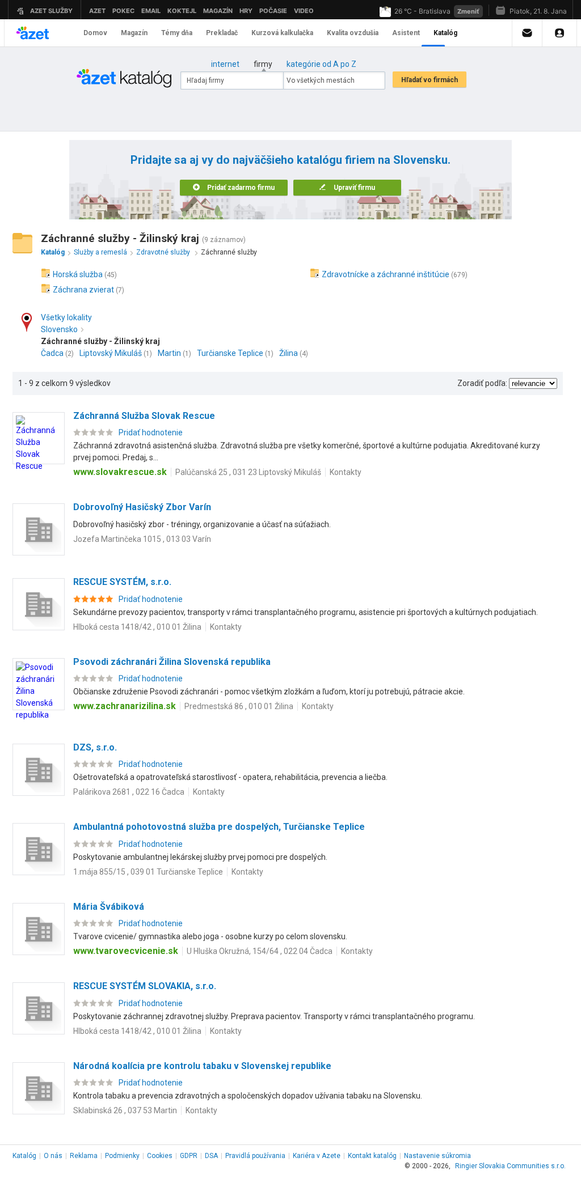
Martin (169, 353)
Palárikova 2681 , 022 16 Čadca (128, 791)
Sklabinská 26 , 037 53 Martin (125, 1110)
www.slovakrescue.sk (120, 471)
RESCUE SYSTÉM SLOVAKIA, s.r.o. (144, 986)
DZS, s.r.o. (95, 747)
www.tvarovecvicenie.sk (125, 950)
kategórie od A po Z (321, 64)
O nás (53, 1156)
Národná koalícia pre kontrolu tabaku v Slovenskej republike (202, 1066)
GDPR (188, 1156)
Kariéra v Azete (316, 1156)
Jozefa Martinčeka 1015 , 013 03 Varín (142, 539)
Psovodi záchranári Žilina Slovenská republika (172, 661)
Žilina (288, 353)
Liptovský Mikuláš (110, 353)
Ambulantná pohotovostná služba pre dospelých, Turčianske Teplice (219, 826)
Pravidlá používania (255, 1156)
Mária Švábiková (108, 906)
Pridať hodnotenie (151, 432)
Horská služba (78, 274)
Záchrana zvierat (83, 289)
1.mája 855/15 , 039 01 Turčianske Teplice (148, 871)
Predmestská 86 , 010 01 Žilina (238, 706)
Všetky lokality (66, 317)
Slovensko (59, 329)
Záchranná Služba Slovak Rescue (144, 415)
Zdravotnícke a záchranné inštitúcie (385, 274)
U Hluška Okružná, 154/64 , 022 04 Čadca (259, 951)
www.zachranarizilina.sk (124, 706)
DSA (211, 1156)
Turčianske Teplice (230, 353)
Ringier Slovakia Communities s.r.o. (510, 1166)
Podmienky (122, 1156)
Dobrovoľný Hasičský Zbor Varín (142, 507)
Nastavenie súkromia (437, 1156)
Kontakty (345, 472)
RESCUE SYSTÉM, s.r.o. (122, 581)
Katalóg (24, 1156)
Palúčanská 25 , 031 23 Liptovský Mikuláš (248, 472)
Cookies (159, 1156)
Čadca (52, 353)
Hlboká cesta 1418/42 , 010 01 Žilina (137, 626)
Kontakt (372, 1156)
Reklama (84, 1156)
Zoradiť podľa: (482, 383)
